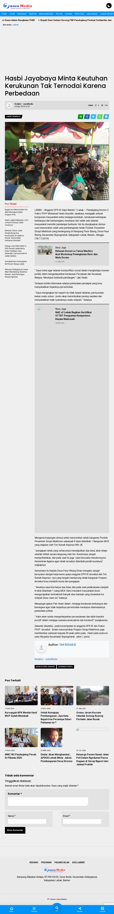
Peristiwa (79, 14)
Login (12, 14)
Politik (59, 14)
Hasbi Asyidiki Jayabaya (45, 667)
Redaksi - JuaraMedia (46, 659)
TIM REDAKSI (67, 645)
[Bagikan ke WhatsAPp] (100, 117)
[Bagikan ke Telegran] (106, 117)
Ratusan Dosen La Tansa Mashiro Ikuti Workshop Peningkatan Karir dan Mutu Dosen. (76, 254)
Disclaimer (78, 862)
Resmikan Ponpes (65, 667)
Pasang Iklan (61, 862)
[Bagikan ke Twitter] (93, 117)
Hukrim (68, 14)
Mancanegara (46, 14)
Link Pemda (92, 14)
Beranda (7, 25)
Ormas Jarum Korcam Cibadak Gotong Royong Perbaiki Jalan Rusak (89, 716)
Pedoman (46, 862)
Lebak (15, 25)
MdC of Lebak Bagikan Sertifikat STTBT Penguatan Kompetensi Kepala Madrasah (73, 315)
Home (4, 14)
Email (66, 816)
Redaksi (34, 862)
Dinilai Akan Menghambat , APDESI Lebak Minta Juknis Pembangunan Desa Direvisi (56, 758)
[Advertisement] (57, 48)
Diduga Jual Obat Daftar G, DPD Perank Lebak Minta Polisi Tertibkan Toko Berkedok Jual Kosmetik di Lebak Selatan (16, 251)
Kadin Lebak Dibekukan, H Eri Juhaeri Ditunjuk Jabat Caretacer (16, 222)
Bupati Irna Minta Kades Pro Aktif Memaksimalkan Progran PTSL (16, 212)
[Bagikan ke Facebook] (87, 117)
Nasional (22, 14)
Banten (33, 14)
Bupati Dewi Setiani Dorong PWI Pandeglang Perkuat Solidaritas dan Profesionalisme (64, 20)
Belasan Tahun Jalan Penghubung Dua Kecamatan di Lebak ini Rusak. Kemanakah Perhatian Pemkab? (14, 236)
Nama (11, 816)
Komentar (15, 793)
